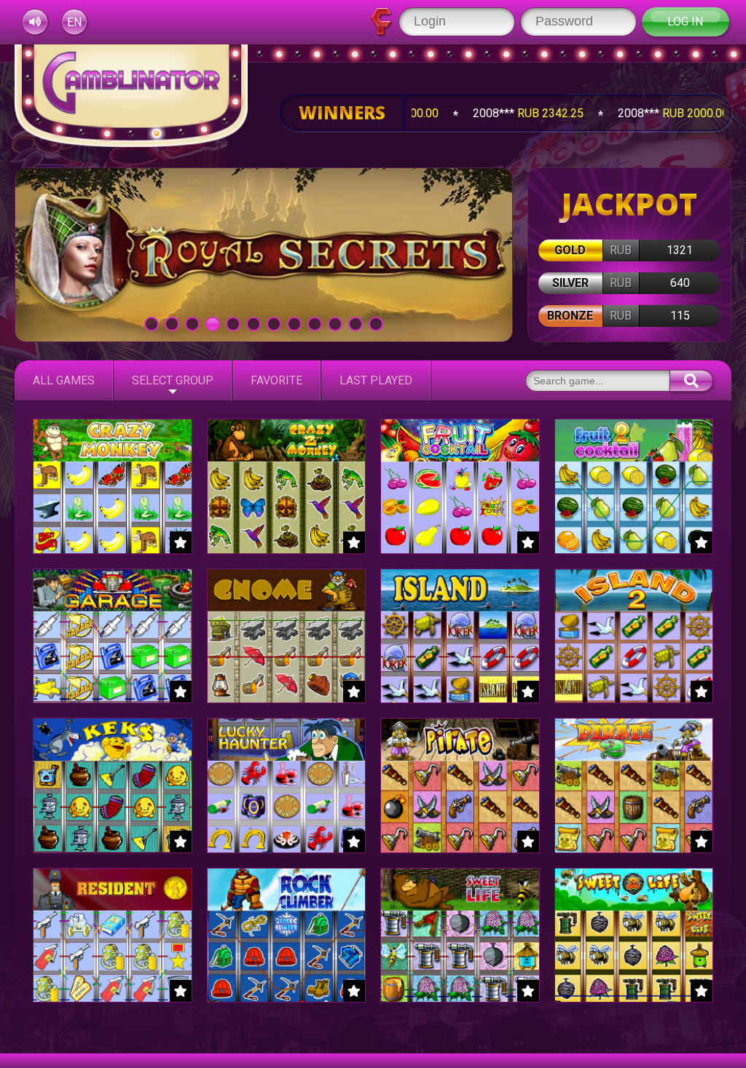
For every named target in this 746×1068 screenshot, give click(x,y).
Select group (172, 380)
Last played (375, 380)
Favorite (276, 380)
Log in (685, 21)
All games (64, 380)
